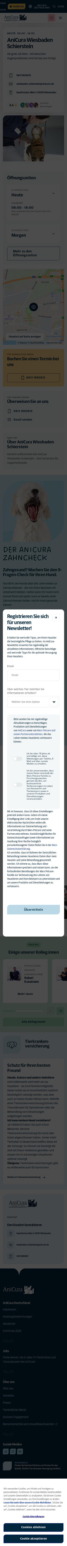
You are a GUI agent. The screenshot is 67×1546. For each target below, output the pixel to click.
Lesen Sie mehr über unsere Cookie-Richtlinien (27, 1503)
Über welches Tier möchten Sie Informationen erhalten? (25, 691)
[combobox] (33, 702)
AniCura (22, 730)
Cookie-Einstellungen (33, 1517)
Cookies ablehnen (33, 1527)
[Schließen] (56, 617)
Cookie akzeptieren (33, 1538)
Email (10, 666)
